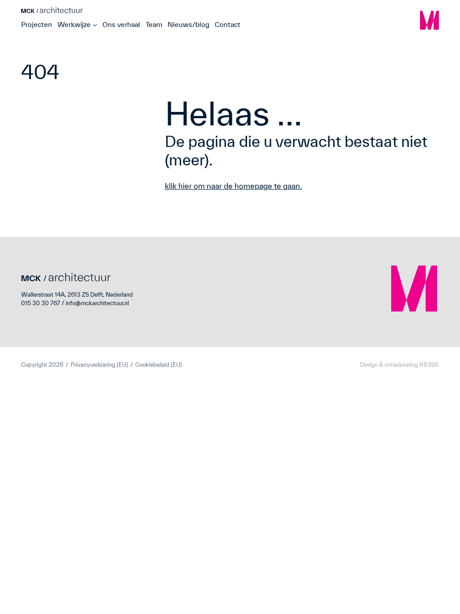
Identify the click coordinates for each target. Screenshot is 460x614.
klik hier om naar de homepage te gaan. (233, 186)
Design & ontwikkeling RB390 (399, 364)
